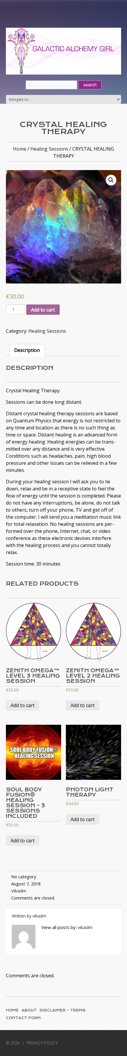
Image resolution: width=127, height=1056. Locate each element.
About (29, 1010)
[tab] (27, 350)
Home (19, 149)
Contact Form (23, 1018)
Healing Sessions (49, 149)
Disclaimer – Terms (63, 1010)
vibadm (18, 891)
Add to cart (43, 310)
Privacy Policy (42, 1043)
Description (27, 350)
